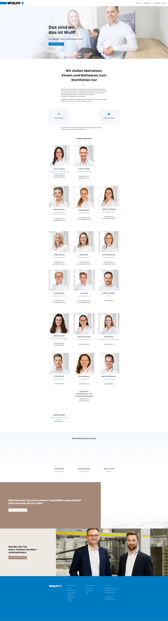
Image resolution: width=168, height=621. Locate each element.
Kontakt (164, 3)
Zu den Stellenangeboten (18, 510)
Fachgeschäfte (71, 592)
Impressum (89, 590)
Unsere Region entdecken (18, 557)
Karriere (138, 3)
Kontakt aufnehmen (56, 44)
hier (86, 129)
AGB (87, 592)
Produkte (69, 594)
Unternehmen (146, 3)
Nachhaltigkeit (71, 597)
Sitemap (69, 601)
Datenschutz (89, 588)
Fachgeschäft (157, 3)
